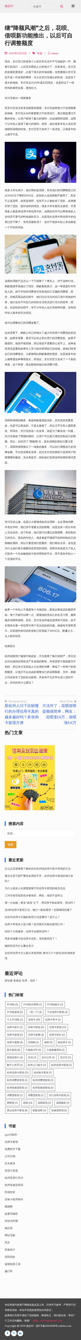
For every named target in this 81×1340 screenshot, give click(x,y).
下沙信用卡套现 (57, 1012)
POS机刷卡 (55, 1004)
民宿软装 (10, 1192)
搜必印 (9, 6)
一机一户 (35, 1012)
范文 (7, 1242)
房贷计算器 (11, 1170)
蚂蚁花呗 (39, 1110)
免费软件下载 (13, 1149)
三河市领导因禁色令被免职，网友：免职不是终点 (34, 895)
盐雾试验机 (11, 1213)
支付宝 (65, 1057)
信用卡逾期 (15, 1042)
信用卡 (34, 1019)
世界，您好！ (30, 980)
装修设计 (10, 1249)
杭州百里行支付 (14, 1177)
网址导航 (10, 1235)
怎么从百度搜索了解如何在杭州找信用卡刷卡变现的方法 (38, 868)
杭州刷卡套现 (43, 1072)
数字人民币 (15, 1065)
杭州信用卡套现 (17, 1072)
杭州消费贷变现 (17, 1080)
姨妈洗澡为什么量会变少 (19, 945)
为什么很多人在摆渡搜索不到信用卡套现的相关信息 (35, 888)
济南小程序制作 (14, 1199)
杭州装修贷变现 (14, 1185)
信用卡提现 (15, 1034)
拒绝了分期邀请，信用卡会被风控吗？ (27, 931)
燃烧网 (9, 1206)
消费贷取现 (15, 1095)
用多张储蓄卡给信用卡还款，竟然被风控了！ (31, 938)
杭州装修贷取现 (17, 1087)
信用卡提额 (36, 1034)
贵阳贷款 (10, 1257)
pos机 (12, 1004)
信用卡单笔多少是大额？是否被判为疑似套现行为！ (35, 924)
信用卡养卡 (53, 1019)
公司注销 (10, 1156)
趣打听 (9, 1271)
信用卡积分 (57, 1034)
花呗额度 (62, 1102)
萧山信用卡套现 (17, 1110)
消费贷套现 (36, 1095)
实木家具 (10, 1163)
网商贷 (12, 1102)
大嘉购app (33, 1049)
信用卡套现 (57, 1027)
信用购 (33, 1042)
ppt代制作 (11, 1134)
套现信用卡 (15, 1057)
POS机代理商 (32, 1004)
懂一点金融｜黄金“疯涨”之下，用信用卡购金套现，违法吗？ (40, 902)
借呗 (48, 1042)
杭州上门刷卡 (37, 1065)
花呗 (27, 1102)
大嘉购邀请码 (56, 1049)
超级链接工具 (13, 1264)
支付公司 (48, 1057)
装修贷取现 (59, 1110)
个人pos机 (15, 1019)
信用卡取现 (36, 1027)
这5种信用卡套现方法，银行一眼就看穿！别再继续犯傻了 (38, 910)
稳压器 (9, 1228)
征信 (32, 1057)
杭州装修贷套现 (43, 1087)
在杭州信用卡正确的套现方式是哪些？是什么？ (32, 917)
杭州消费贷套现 (43, 1080)
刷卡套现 (13, 1049)
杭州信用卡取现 (61, 1065)
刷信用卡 (64, 1042)
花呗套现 (44, 1102)
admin (54, 53)
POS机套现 (15, 1012)
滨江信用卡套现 (59, 1095)
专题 (39, 53)
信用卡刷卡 (15, 1027)
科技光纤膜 (11, 1221)
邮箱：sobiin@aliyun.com (47, 1320)
